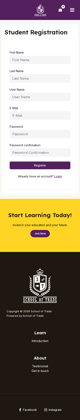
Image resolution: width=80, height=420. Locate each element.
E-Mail (14, 108)
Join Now (40, 233)
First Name (17, 52)
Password (16, 126)
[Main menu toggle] (72, 9)
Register (40, 165)
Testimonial (40, 366)
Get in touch (40, 371)
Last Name (17, 71)
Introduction (40, 341)
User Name (17, 89)
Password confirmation (25, 145)
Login (58, 176)
